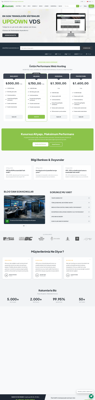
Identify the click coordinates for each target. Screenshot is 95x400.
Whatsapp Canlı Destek (17, 1)
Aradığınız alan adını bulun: (10, 48)
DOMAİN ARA (86, 48)
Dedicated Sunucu (40, 144)
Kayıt (91, 6)
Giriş (85, 6)
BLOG (60, 6)
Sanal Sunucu (56, 144)
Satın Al (14, 117)
